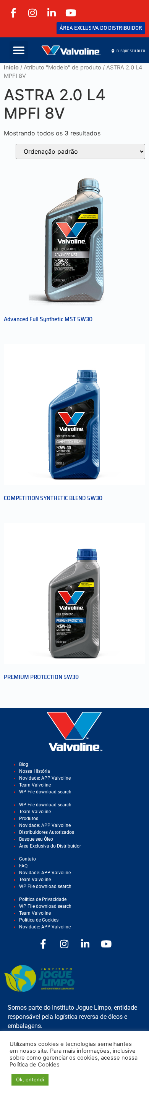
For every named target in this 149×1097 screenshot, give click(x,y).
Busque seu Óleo (36, 839)
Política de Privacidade (42, 899)
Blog (23, 764)
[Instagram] (32, 12)
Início (11, 67)
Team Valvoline (35, 785)
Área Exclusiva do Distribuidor (50, 846)
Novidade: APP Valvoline (45, 778)
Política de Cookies (38, 920)
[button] (19, 50)
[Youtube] (70, 12)
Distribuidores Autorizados (46, 832)
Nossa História (34, 771)
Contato (27, 859)
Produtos (28, 818)
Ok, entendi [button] (30, 1079)
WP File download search (45, 792)
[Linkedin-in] (51, 12)
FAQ (23, 866)
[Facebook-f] (13, 12)
